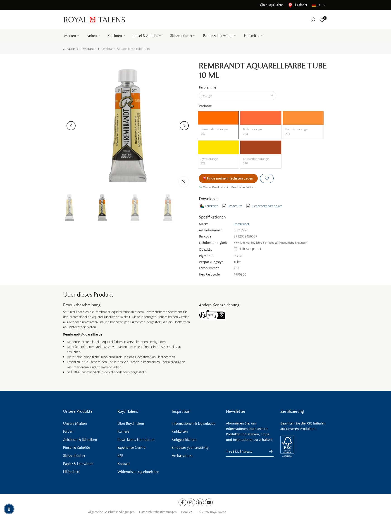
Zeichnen (114, 36)
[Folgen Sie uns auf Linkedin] (200, 502)
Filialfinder (300, 5)
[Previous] (71, 125)
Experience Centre (131, 447)
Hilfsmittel (252, 36)
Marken (70, 36)
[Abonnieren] (268, 451)
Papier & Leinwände (218, 36)
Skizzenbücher (181, 36)
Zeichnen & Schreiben (80, 439)
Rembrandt (88, 48)
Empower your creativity (190, 447)
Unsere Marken (75, 423)
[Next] (184, 125)
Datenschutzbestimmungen (158, 512)
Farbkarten (180, 431)
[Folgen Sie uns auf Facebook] (182, 502)
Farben (92, 36)
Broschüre (235, 206)
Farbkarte (211, 206)
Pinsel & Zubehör (146, 36)
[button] (319, 5)
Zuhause (69, 48)
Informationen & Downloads (193, 423)
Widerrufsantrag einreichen (138, 472)
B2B (120, 455)
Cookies (186, 512)
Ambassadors (182, 455)
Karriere (123, 431)
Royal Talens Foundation (136, 439)
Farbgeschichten (184, 439)
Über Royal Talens (271, 5)
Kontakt (123, 464)
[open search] (313, 20)
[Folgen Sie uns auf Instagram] (191, 502)
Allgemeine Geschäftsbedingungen (111, 512)
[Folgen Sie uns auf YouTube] (209, 502)
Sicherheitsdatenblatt (267, 206)
